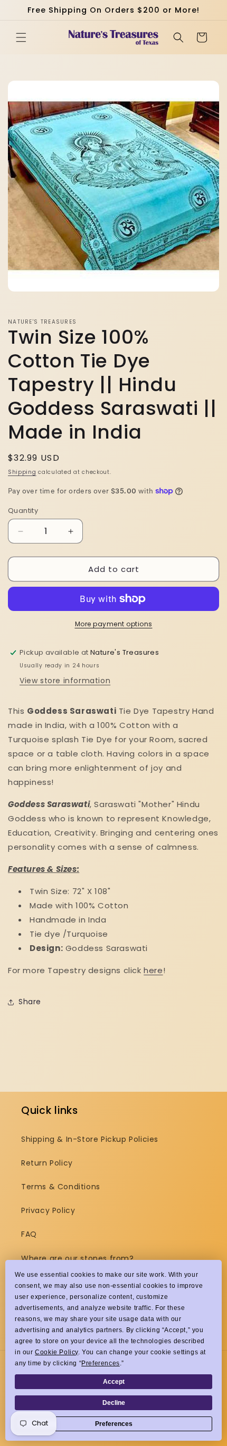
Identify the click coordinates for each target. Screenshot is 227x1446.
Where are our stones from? (77, 1258)
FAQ (29, 1234)
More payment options (114, 623)
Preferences (114, 1424)
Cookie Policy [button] (56, 1352)
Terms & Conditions (60, 1186)
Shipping (22, 472)
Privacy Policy (48, 1210)
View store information (65, 680)
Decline (113, 1402)
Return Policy (47, 1163)
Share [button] (29, 1001)
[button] (21, 37)
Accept (114, 1381)
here (153, 970)
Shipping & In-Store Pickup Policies (89, 1139)
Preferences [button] (100, 1363)
